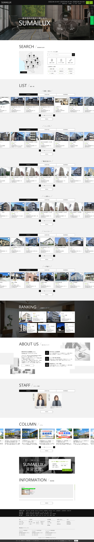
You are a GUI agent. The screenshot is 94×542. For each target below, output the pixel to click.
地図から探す (70, 62)
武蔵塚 (31, 515)
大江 (41, 512)
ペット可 (61, 68)
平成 (42, 515)
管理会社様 (58, 524)
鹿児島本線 (41, 513)
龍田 (43, 512)
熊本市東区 (32, 510)
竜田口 (34, 515)
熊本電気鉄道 (37, 513)
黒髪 (31, 512)
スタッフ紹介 (75, 3)
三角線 (50, 513)
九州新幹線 (54, 513)
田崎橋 (54, 515)
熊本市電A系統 (32, 513)
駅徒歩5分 (61, 71)
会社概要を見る (27, 365)
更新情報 (48, 525)
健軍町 (51, 515)
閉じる (76, 540)
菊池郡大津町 (69, 510)
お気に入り (91, 3)
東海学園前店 (69, 524)
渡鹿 (48, 512)
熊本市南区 (41, 510)
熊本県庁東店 (69, 522)
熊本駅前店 (68, 521)
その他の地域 (23, 72)
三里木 (48, 515)
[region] (47, 492)
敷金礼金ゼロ (70, 68)
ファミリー (61, 73)
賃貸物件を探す (64, 3)
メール (83, 3)
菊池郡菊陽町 (46, 510)
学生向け (70, 71)
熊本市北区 (37, 510)
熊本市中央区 (28, 510)
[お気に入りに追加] (8, 98)
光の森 (40, 515)
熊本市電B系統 (46, 513)
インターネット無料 (52, 71)
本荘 (45, 512)
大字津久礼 (28, 512)
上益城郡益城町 (58, 510)
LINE (92, 21)
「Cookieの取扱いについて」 (63, 540)
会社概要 (69, 3)
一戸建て (70, 73)
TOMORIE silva (32, 489)
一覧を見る (46, 119)
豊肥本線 (27, 513)
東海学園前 (27, 515)
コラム (48, 524)
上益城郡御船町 (63, 510)
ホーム (60, 3)
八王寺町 (50, 512)
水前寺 (33, 512)
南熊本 (39, 512)
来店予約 (79, 3)
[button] (40, 115)
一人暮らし (52, 73)
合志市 (54, 510)
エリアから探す (61, 62)
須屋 (36, 512)
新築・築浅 (52, 68)
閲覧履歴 (87, 3)
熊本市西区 (50, 510)
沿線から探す (51, 62)
